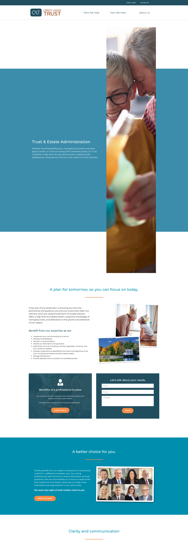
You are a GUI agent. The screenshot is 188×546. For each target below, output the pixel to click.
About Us (144, 12)
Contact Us (144, 3)
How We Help (118, 12)
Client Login (131, 3)
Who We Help (91, 12)
